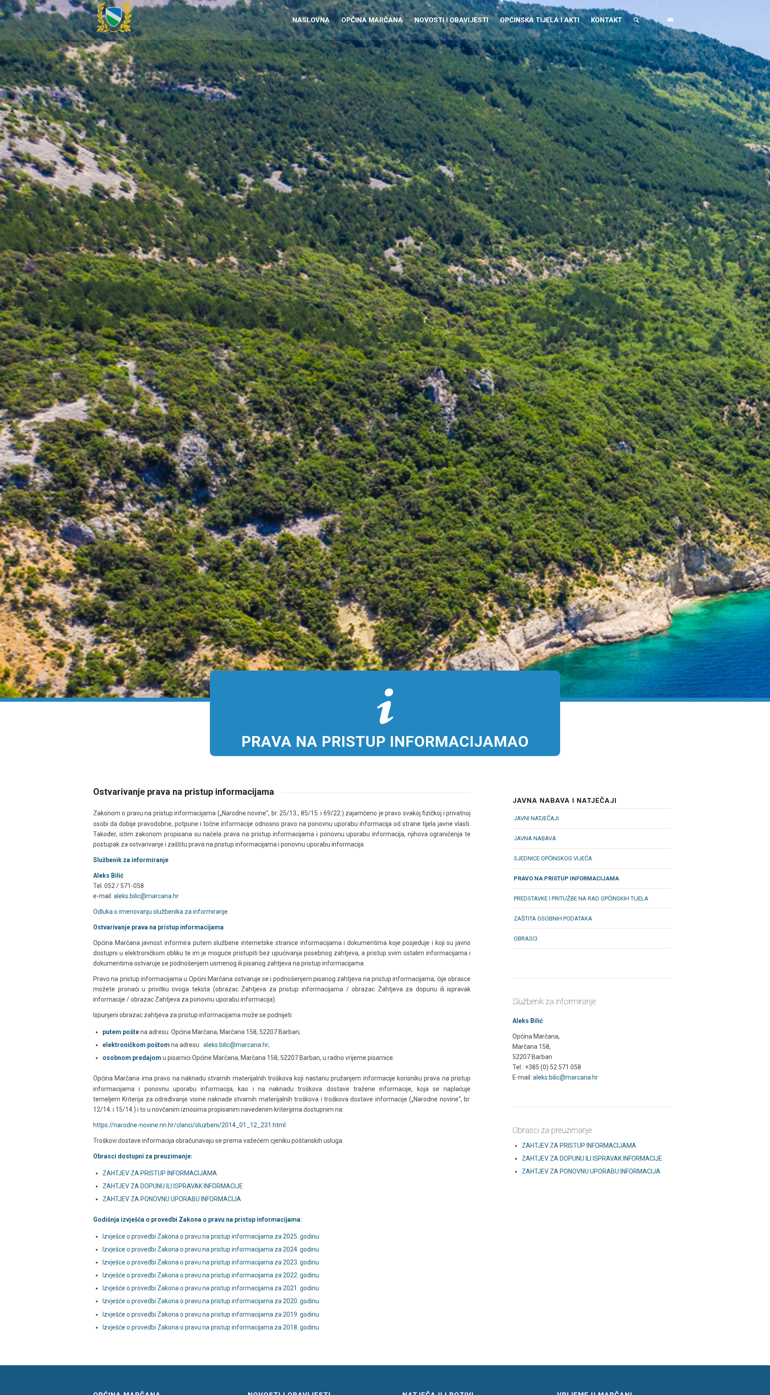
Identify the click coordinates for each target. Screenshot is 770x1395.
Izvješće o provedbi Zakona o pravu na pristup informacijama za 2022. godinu (210, 1275)
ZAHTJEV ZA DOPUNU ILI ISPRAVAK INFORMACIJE (172, 1186)
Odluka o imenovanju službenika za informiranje (160, 911)
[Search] (636, 20)
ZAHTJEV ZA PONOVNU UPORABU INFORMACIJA (171, 1199)
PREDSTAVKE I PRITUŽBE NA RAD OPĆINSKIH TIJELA (581, 898)
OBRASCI (525, 938)
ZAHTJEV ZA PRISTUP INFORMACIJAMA (159, 1173)
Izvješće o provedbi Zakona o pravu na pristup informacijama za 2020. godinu (210, 1301)
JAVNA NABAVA (535, 838)
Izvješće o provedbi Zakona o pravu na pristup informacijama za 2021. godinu (210, 1288)
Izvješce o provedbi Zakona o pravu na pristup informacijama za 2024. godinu (210, 1249)
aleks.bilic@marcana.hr (146, 896)
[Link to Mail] (670, 19)
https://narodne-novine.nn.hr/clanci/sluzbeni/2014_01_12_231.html (189, 1125)
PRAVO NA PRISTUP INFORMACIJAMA (566, 878)
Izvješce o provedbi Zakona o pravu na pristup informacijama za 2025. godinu (210, 1236)
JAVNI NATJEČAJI (536, 818)
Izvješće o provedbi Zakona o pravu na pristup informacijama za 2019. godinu (210, 1314)
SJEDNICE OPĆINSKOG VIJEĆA (553, 858)
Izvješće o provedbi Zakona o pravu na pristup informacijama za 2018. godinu (210, 1327)
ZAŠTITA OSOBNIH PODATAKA (553, 918)
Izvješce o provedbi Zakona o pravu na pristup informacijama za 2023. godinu (210, 1262)
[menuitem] (311, 20)
